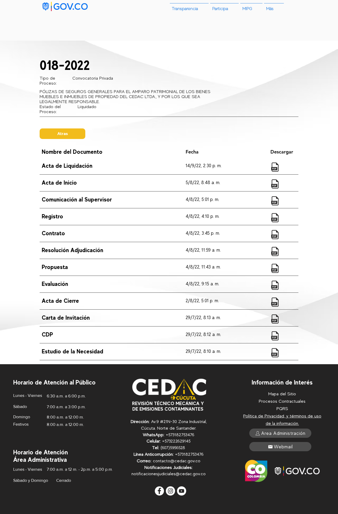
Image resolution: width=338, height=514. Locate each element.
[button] (274, 6)
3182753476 (183, 434)
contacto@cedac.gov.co (176, 460)
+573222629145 (176, 441)
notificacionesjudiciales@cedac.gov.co (169, 473)
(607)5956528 (173, 447)
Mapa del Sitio (282, 393)
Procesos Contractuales (282, 401)
